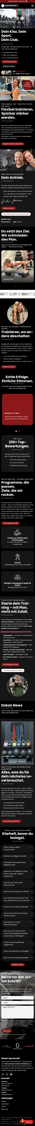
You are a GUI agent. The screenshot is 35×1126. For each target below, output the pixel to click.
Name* (5, 998)
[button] (16, 431)
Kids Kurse (4, 1109)
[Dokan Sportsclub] (9, 6)
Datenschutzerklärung (20, 1020)
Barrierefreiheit (5, 1123)
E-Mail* (5, 1003)
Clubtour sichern (9, 66)
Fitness (3, 1101)
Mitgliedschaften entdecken (13, 144)
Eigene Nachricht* (9, 1007)
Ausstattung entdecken (11, 821)
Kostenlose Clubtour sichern (13, 670)
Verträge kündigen (18, 1123)
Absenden (6, 1031)
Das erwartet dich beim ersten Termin (16, 214)
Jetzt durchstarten (9, 62)
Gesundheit (5, 1104)
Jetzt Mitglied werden (10, 523)
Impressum (4, 1122)
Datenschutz (14, 1122)
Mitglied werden (8, 208)
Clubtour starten (9, 367)
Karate (3, 1107)
